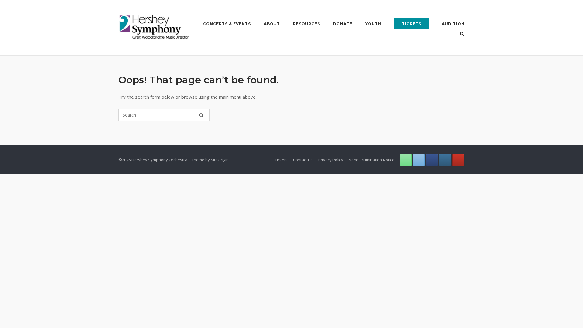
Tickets (411, 24)
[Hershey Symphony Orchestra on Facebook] (432, 160)
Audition (453, 24)
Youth (373, 24)
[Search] (201, 115)
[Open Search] (462, 34)
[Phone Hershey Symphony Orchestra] (406, 160)
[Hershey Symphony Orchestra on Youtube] (458, 160)
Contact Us (303, 159)
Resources (306, 24)
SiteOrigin (220, 159)
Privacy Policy (330, 159)
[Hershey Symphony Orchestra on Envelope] (419, 160)
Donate (342, 24)
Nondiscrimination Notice (371, 159)
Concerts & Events (227, 24)
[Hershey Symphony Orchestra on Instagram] (445, 160)
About (272, 24)
